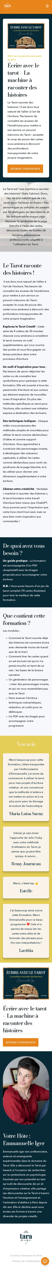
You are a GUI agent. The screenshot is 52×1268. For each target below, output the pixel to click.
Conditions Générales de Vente (26, 1256)
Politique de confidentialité (26, 1261)
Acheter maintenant (25, 169)
